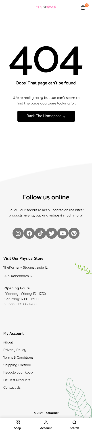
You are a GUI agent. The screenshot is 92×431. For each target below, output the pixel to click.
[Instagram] (18, 233)
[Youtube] (62, 233)
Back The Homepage (44, 116)
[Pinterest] (73, 233)
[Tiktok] (40, 233)
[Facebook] (29, 233)
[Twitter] (51, 233)
